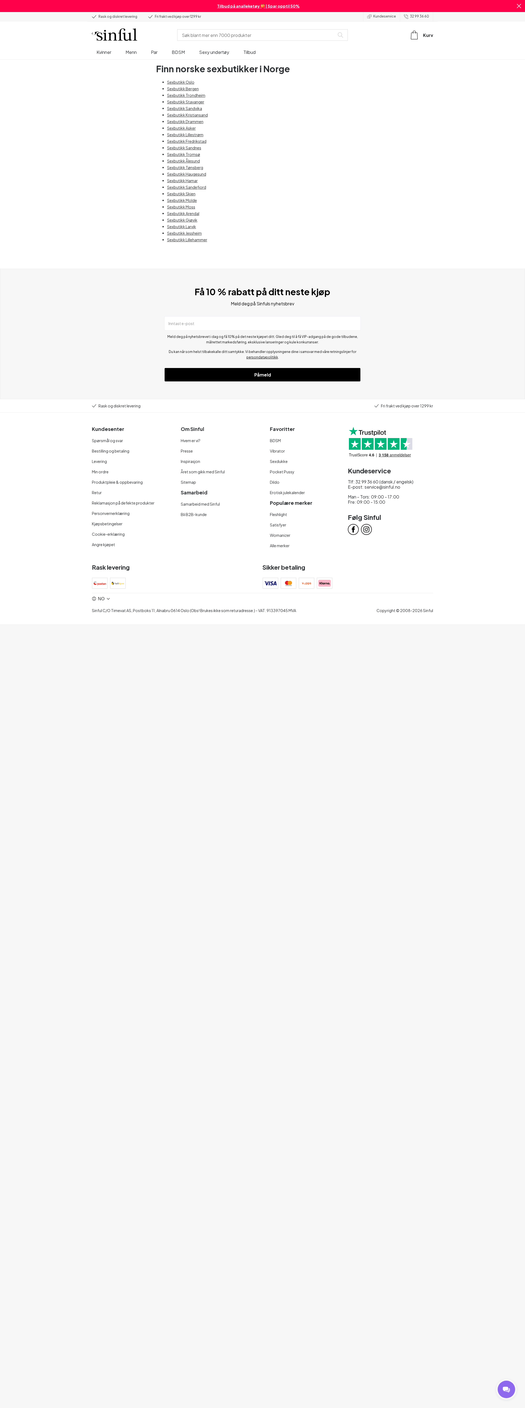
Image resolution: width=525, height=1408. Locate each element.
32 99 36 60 (419, 16)
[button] (519, 6)
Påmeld (262, 375)
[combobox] (257, 35)
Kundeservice (384, 16)
